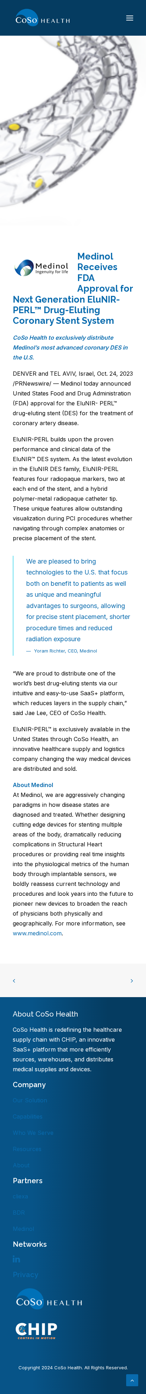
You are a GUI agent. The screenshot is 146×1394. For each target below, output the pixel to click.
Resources (27, 1148)
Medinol (23, 1228)
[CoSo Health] (42, 17)
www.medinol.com (37, 933)
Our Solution (30, 1100)
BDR (19, 1212)
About (21, 1165)
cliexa (20, 1196)
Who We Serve (33, 1132)
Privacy (25, 1274)
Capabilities (28, 1116)
